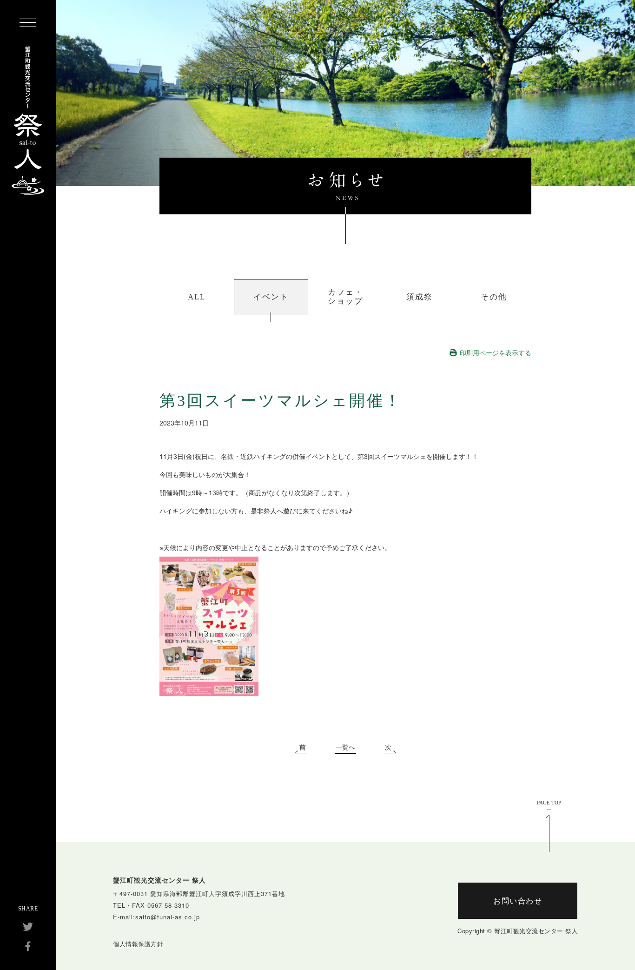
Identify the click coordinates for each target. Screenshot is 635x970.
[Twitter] (28, 927)
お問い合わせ (517, 900)
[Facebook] (28, 946)
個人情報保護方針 (138, 943)
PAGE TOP (549, 802)
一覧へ (345, 747)
